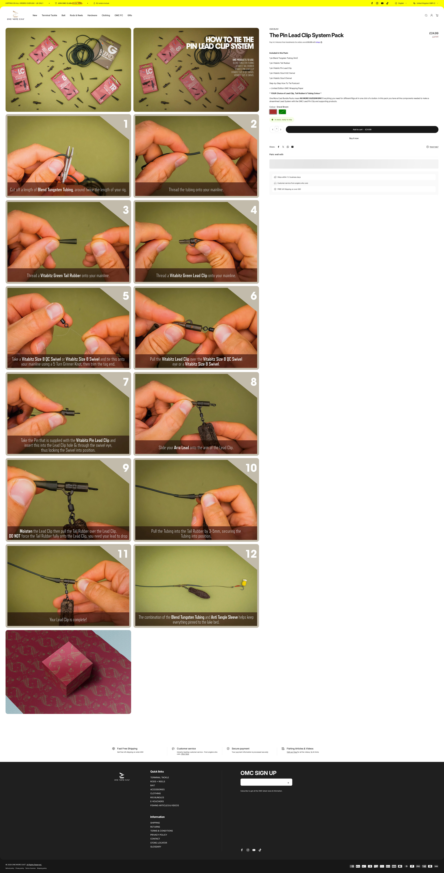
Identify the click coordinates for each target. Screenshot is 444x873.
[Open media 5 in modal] (68, 242)
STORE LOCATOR (158, 843)
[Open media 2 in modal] (196, 70)
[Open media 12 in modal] (196, 500)
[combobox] (401, 3)
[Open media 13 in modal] (68, 586)
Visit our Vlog (292, 752)
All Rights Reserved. (34, 865)
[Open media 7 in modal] (68, 328)
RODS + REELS (157, 781)
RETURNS (155, 827)
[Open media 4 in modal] (196, 156)
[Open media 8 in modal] (196, 328)
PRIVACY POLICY (158, 835)
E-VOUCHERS (157, 801)
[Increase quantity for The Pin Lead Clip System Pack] (281, 129)
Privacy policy (19, 868)
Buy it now (354, 138)
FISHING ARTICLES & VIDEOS (164, 805)
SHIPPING (155, 823)
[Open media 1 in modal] (68, 70)
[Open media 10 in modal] (196, 414)
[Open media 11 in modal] (68, 500)
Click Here (185, 754)
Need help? (434, 147)
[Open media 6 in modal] (196, 242)
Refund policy (10, 868)
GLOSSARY (155, 846)
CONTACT (155, 839)
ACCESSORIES (157, 789)
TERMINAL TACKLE (159, 777)
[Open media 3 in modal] (68, 156)
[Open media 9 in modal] (68, 414)
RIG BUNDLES (157, 797)
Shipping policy (42, 868)
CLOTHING (155, 793)
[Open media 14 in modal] (196, 586)
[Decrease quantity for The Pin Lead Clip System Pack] (272, 129)
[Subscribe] (288, 783)
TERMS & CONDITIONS (161, 831)
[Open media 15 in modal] (68, 672)
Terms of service (30, 868)
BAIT (152, 785)
